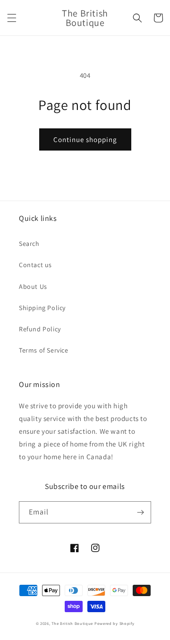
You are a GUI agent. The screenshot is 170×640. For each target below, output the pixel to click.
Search (29, 243)
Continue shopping (85, 139)
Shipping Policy (42, 307)
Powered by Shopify (114, 623)
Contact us (35, 265)
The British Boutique (72, 623)
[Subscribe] (140, 512)
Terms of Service (43, 350)
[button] (11, 18)
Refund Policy (40, 329)
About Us (33, 286)
